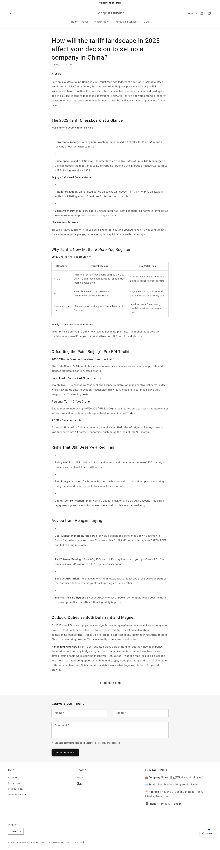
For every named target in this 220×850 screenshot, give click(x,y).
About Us (13, 777)
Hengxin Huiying (23, 842)
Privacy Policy (15, 789)
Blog (79, 783)
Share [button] (58, 73)
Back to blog (112, 682)
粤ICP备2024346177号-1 (59, 842)
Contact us (14, 783)
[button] (11, 13)
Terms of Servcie (17, 794)
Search (80, 777)
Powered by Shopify (39, 842)
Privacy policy (80, 842)
